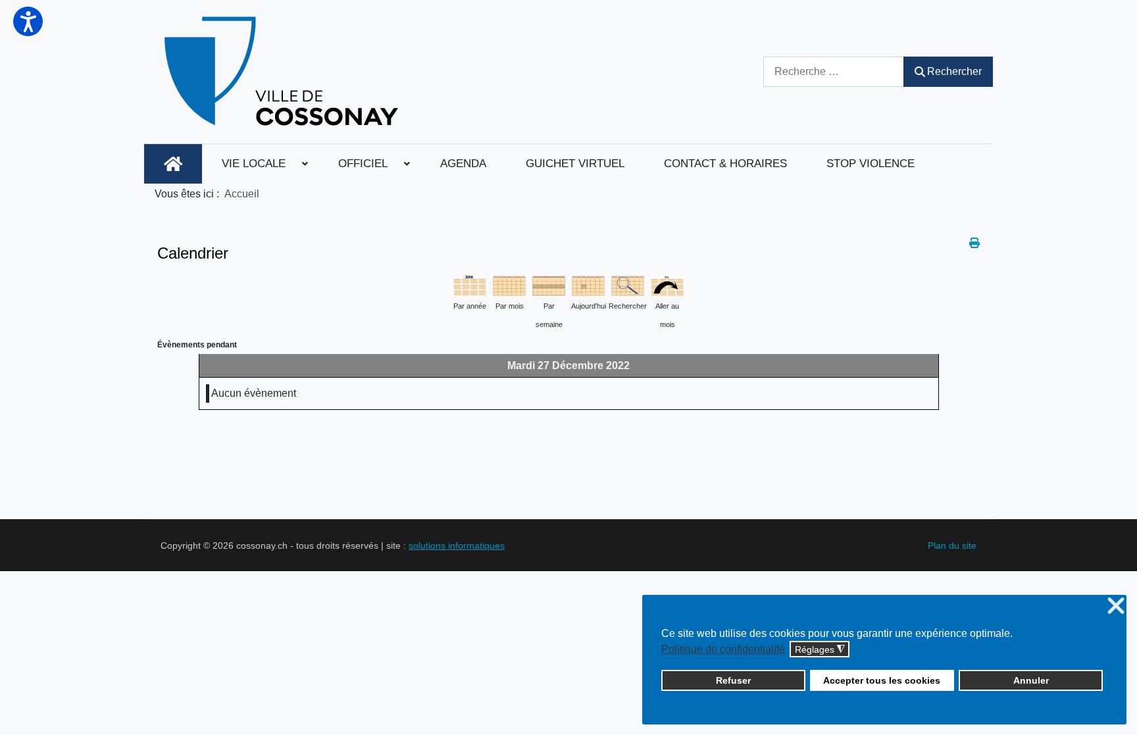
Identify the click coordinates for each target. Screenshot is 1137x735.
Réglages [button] (820, 649)
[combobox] (833, 71)
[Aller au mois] (667, 284)
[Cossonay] (283, 71)
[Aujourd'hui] (588, 284)
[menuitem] (173, 164)
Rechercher (954, 71)
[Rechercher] (627, 284)
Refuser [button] (733, 680)
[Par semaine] (548, 284)
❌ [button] (1116, 606)
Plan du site (952, 545)
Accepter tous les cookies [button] (881, 680)
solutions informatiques (457, 545)
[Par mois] (509, 284)
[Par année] (469, 284)
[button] (28, 21)
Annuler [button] (1031, 680)
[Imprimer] (974, 243)
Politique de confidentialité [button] (723, 649)
